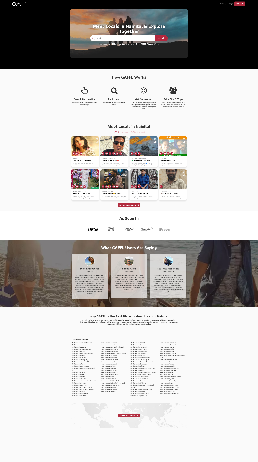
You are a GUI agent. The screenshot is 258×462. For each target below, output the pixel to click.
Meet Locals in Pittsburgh (109, 370)
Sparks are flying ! (168, 160)
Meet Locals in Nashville (108, 387)
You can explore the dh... (82, 160)
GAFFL (115, 132)
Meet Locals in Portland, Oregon (82, 387)
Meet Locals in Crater (166, 372)
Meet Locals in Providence (109, 372)
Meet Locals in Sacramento (109, 355)
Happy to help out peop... (141, 193)
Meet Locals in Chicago (79, 347)
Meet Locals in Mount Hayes (110, 374)
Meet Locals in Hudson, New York (82, 343)
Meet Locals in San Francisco (80, 366)
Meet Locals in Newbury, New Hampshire (84, 381)
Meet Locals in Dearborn (167, 349)
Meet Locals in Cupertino (109, 362)
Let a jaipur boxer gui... (82, 193)
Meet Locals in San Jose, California (82, 353)
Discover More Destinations (129, 415)
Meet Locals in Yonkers (79, 396)
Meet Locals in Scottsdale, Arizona (141, 389)
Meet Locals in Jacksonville (109, 364)
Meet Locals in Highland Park (110, 381)
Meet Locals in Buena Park (139, 351)
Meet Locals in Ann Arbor (168, 343)
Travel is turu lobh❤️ (110, 160)
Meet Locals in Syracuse (167, 379)
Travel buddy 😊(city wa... (112, 193)
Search (161, 38)
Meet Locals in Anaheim (108, 391)
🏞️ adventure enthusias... (141, 160)
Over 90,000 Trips (143, 44)
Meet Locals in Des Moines (139, 349)
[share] (97, 142)
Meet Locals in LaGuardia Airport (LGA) (113, 383)
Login (231, 4)
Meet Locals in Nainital (129, 126)
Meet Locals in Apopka (138, 391)
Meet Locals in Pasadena (167, 362)
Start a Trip (223, 4)
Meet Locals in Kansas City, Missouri (112, 347)
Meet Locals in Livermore (109, 357)
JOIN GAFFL (240, 4)
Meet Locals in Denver (79, 357)
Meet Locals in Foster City (168, 381)
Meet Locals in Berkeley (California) (142, 362)
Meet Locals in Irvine (107, 376)
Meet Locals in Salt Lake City (139, 355)
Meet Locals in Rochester (168, 353)
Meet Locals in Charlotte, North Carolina (113, 353)
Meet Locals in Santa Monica (169, 385)
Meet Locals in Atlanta (78, 355)
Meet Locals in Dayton (167, 383)
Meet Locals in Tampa (78, 391)
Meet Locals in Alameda (138, 343)
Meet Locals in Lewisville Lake (140, 376)
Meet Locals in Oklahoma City (169, 393)
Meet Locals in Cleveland (168, 345)
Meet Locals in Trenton (79, 364)
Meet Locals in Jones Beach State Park (143, 368)
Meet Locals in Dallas (78, 372)
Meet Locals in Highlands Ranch (140, 357)
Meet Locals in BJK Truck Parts (169, 368)
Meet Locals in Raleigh (138, 366)
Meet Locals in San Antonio (109, 349)
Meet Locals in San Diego (79, 385)
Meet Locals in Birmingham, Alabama (83, 389)
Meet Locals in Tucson (167, 347)
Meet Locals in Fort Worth (168, 370)
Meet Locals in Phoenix (79, 379)
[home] (19, 4)
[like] (97, 139)
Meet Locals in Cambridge (139, 364)
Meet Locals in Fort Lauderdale (110, 385)
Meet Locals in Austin (78, 374)
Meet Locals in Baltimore (109, 366)
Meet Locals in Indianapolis (80, 393)
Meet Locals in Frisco (166, 374)
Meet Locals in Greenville (138, 381)
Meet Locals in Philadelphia (109, 351)
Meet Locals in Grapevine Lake (169, 387)
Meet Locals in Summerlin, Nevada (170, 376)
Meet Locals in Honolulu (108, 379)
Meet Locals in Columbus (109, 343)
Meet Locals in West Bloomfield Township (144, 372)
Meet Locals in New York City (81, 362)
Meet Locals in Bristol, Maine (169, 389)
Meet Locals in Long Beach (168, 360)
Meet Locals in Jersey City (80, 360)
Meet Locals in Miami (137, 370)
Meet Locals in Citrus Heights (140, 360)
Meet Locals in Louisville (167, 366)
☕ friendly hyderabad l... (170, 193)
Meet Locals (124, 132)
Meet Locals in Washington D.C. (81, 349)
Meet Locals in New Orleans (139, 379)
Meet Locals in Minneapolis (139, 347)
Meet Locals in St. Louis (108, 368)
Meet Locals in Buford (137, 345)
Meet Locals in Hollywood (109, 389)
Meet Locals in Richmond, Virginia (141, 374)
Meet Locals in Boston (78, 376)
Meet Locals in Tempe (167, 364)
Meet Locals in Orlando (108, 345)
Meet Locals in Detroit (167, 351)
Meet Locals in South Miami (109, 360)
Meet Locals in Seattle (78, 351)
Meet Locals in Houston (79, 383)
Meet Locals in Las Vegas (138, 353)
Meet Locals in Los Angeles (80, 345)
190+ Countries (118, 44)
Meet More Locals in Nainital (129, 205)
